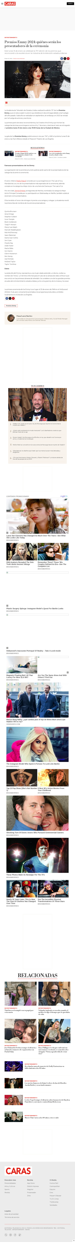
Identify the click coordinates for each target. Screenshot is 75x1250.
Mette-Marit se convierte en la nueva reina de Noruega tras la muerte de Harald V (39, 445)
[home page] (10, 4)
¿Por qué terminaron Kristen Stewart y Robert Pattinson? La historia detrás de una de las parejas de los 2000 (38, 458)
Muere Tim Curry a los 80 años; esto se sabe (42, 1118)
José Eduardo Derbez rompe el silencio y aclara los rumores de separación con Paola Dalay (20, 1050)
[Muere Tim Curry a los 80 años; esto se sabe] (14, 1117)
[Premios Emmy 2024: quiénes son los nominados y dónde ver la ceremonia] (9, 153)
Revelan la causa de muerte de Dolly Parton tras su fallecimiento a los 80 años (44, 1067)
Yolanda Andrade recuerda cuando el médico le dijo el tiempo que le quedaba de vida (54, 1012)
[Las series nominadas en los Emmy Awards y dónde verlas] (43, 153)
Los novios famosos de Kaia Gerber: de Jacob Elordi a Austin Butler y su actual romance (45, 1084)
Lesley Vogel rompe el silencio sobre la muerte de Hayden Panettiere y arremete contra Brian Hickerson (47, 1101)
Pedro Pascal (21, 181)
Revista (70, 3)
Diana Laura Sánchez (19, 58)
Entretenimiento (11, 37)
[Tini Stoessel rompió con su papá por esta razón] (21, 994)
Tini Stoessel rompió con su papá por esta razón (19, 1011)
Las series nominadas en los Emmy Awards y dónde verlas (59, 154)
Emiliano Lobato (62, 157)
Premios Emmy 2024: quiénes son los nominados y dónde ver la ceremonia (25, 155)
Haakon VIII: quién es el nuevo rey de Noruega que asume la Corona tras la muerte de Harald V (37, 424)
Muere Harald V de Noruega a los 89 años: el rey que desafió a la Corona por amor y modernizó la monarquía (37, 438)
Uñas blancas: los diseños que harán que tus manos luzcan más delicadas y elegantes (36, 451)
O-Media (53, 1180)
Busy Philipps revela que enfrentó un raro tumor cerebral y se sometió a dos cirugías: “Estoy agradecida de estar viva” (53, 1051)
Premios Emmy (11, 306)
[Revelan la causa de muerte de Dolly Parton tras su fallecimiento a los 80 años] (14, 1066)
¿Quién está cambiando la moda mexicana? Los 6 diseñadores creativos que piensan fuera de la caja (37, 431)
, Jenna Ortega (19, 191)
